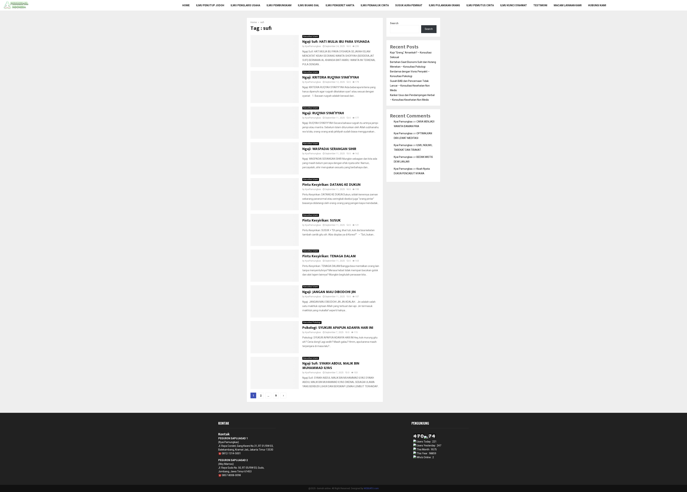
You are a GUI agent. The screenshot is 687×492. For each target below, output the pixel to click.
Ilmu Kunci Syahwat (513, 5)
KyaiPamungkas (313, 46)
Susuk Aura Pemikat (408, 5)
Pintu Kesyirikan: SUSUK (321, 220)
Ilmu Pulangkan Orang (444, 5)
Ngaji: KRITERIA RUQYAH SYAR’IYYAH (330, 77)
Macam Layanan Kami (568, 5)
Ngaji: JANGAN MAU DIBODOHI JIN (329, 292)
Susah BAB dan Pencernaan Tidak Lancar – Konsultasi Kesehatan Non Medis (410, 86)
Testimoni (540, 5)
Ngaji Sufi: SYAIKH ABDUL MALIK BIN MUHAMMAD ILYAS (330, 365)
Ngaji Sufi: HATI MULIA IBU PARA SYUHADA (336, 42)
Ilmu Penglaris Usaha (245, 5)
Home (186, 5)
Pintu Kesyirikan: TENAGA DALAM (329, 256)
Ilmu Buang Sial (308, 5)
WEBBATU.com (371, 488)
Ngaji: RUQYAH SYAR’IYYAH (323, 113)
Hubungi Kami (597, 5)
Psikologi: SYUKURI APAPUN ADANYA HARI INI (337, 328)
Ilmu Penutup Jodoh (210, 5)
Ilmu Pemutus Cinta (480, 5)
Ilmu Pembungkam (279, 5)
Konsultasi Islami (310, 36)
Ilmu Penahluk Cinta (375, 5)
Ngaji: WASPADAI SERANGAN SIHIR (329, 149)
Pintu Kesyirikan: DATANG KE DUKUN (331, 185)
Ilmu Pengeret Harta (340, 5)
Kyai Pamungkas (403, 121)
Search (394, 23)
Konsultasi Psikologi (312, 322)
